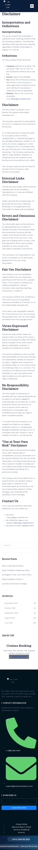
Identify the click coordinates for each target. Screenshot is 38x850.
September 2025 (11, 613)
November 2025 (11, 603)
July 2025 (8, 623)
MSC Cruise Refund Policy (13, 566)
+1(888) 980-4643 (19, 657)
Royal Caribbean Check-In (12, 579)
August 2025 (10, 618)
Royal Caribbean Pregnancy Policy (16, 570)
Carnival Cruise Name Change (14, 584)
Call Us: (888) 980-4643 (21, 839)
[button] (32, 6)
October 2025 (10, 608)
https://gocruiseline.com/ (21, 99)
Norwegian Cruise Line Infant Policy (17, 575)
